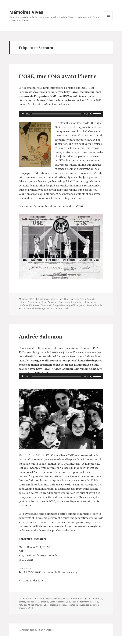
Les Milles (29, 604)
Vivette (59, 308)
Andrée (98, 598)
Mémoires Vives (26, 12)
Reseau (90, 305)
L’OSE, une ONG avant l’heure (58, 76)
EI (39, 601)
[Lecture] (22, 113)
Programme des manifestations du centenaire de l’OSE (51, 206)
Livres (66, 598)
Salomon (94, 604)
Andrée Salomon (40, 336)
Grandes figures (45, 598)
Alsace (90, 598)
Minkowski (34, 305)
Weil (66, 308)
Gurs (68, 601)
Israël (95, 601)
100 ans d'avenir (70, 299)
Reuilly (98, 305)
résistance (73, 604)
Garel (52, 601)
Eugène (31, 302)
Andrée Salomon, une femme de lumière (47, 459)
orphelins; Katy (62, 305)
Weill (30, 607)
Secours (50, 308)
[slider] (97, 113)
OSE (73, 305)
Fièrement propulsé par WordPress (36, 629)
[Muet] (91, 113)
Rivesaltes (84, 604)
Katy (87, 302)
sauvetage (40, 308)
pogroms (80, 305)
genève (58, 302)
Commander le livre (34, 580)
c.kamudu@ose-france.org (61, 572)
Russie (22, 308)
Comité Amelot (86, 299)
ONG (51, 305)
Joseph (74, 302)
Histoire (54, 299)
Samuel (30, 308)
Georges (60, 601)
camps (22, 601)
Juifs (81, 302)
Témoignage (76, 598)
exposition (41, 302)
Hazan (67, 302)
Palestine (53, 604)
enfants (22, 302)
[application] (61, 114)
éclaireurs (31, 601)
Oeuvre (44, 305)
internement (85, 601)
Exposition (43, 299)
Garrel (51, 302)
